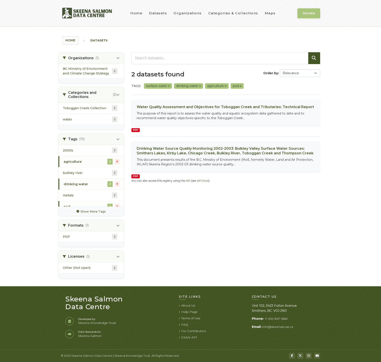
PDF (135, 130)
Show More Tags (93, 211)
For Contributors (193, 331)
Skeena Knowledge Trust (97, 323)
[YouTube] (317, 356)
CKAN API (189, 337)
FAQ (184, 324)
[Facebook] (292, 356)
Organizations (188, 13)
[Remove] (169, 86)
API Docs (203, 180)
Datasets (158, 13)
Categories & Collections (233, 13)
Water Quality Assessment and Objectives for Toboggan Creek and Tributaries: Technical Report (225, 107)
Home (136, 13)
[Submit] (314, 58)
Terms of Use (190, 318)
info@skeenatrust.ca (277, 327)
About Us (188, 305)
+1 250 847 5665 (276, 318)
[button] (91, 58)
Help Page (189, 312)
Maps (270, 13)
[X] (300, 356)
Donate (309, 13)
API (188, 180)
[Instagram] (309, 356)
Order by (270, 73)
